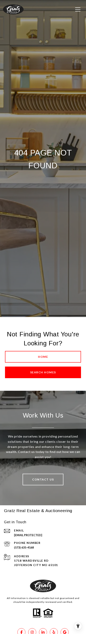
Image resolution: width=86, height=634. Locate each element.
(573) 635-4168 (24, 547)
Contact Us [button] (43, 479)
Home (43, 356)
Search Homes (43, 372)
